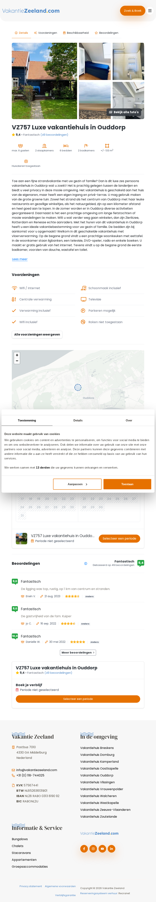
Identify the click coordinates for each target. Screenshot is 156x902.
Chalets (17, 846)
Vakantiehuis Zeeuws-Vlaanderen (105, 810)
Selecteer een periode (119, 538)
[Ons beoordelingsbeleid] (86, 563)
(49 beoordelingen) (54, 135)
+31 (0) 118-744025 (30, 775)
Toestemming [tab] (27, 420)
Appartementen (24, 860)
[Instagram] (93, 849)
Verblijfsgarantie (65, 895)
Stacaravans (21, 853)
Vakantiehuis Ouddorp (96, 775)
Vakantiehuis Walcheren (98, 796)
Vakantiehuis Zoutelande (98, 816)
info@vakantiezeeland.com (36, 770)
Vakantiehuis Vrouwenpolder (101, 789)
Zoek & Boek (132, 11)
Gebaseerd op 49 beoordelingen (113, 565)
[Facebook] (84, 849)
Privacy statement (31, 886)
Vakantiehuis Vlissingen (97, 782)
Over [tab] (129, 420)
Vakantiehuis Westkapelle (99, 803)
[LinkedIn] (111, 849)
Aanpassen (75, 484)
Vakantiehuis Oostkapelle (99, 768)
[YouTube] (102, 849)
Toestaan (127, 484)
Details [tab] (78, 420)
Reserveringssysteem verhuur (98, 893)
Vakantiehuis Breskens (97, 748)
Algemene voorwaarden (60, 886)
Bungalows (20, 839)
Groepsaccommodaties (30, 866)
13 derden (43, 467)
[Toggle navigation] (150, 11)
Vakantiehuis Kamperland (99, 761)
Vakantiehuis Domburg (97, 755)
